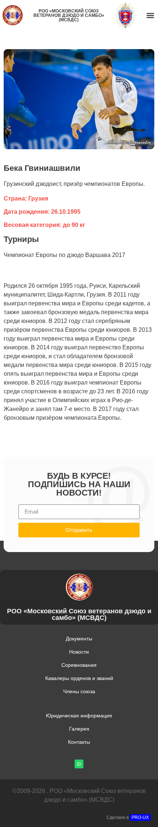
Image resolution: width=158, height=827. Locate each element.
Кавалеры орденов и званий (79, 678)
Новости (79, 652)
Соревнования (79, 665)
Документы (79, 639)
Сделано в (128, 817)
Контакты (79, 742)
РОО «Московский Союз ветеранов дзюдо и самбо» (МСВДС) (68, 15)
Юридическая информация (79, 715)
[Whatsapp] (79, 764)
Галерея (79, 729)
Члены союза (79, 691)
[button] (150, 15)
